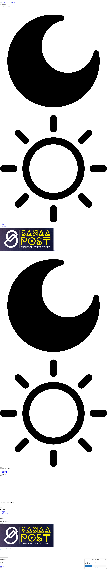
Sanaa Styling (3, 511)
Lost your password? (3, 566)
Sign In (8, 474)
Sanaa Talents (3, 512)
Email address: (2, 521)
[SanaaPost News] (8, 2)
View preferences (102, 565)
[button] (105, 559)
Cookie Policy (93, 567)
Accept (89, 565)
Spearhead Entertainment (5, 513)
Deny (95, 565)
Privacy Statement (97, 567)
